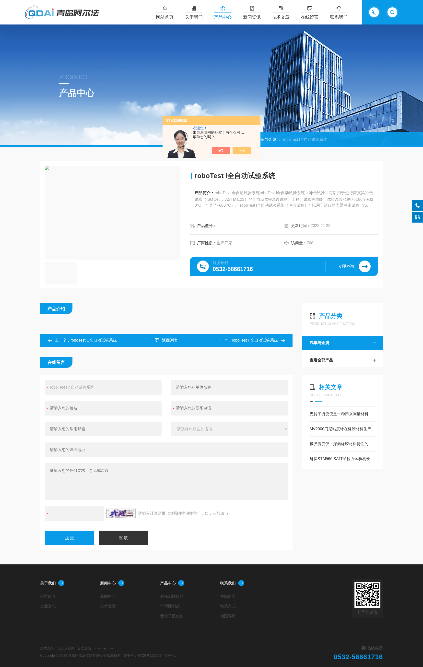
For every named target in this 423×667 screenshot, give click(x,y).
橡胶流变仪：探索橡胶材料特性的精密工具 (343, 444)
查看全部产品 (321, 360)
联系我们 (339, 17)
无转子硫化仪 (172, 616)
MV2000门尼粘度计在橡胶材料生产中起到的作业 (343, 429)
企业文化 (48, 606)
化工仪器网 (65, 648)
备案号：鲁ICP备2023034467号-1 (150, 655)
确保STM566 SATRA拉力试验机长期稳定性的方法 (343, 459)
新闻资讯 (252, 17)
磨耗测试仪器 (172, 596)
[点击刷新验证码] (121, 513)
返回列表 (170, 340)
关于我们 (194, 17)
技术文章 (281, 17)
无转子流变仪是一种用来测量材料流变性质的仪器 (343, 414)
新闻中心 (108, 583)
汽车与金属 (266, 139)
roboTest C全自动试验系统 (93, 340)
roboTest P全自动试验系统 (255, 340)
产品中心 (223, 17)
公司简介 (48, 596)
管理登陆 (84, 648)
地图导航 (228, 616)
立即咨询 (346, 266)
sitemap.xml (104, 648)
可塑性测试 (170, 606)
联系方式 (228, 606)
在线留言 (309, 17)
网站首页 (165, 17)
